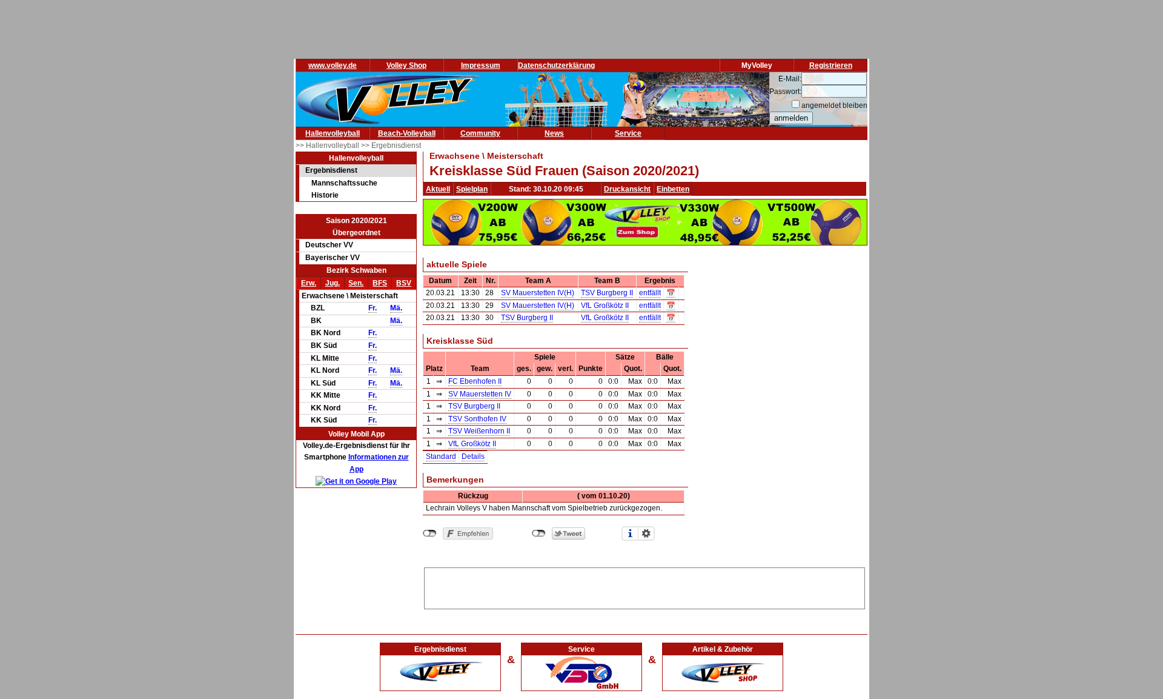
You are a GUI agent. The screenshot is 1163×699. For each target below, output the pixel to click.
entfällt (650, 293)
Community (480, 133)
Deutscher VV (329, 245)
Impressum (480, 65)
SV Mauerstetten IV (479, 394)
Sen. (355, 283)
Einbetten (673, 189)
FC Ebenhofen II (475, 381)
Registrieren (830, 65)
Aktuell (438, 189)
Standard (441, 456)
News (554, 133)
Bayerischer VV (332, 257)
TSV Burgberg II (607, 293)
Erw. (308, 283)
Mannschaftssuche (344, 183)
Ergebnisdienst (331, 170)
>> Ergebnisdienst (391, 145)
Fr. (372, 308)
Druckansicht (627, 189)
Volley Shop (406, 65)
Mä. (396, 308)
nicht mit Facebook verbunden (430, 533)
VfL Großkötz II (605, 305)
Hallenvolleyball (332, 133)
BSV (403, 283)
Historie (325, 195)
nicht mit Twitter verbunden (539, 533)
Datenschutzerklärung (556, 65)
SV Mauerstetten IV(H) (537, 293)
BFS (380, 283)
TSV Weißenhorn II (479, 431)
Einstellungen (646, 533)
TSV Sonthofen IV (477, 419)
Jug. (332, 283)
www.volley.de (332, 65)
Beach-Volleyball (407, 133)
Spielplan (472, 189)
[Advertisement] (644, 586)
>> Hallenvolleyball (328, 145)
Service (628, 133)
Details (473, 456)
